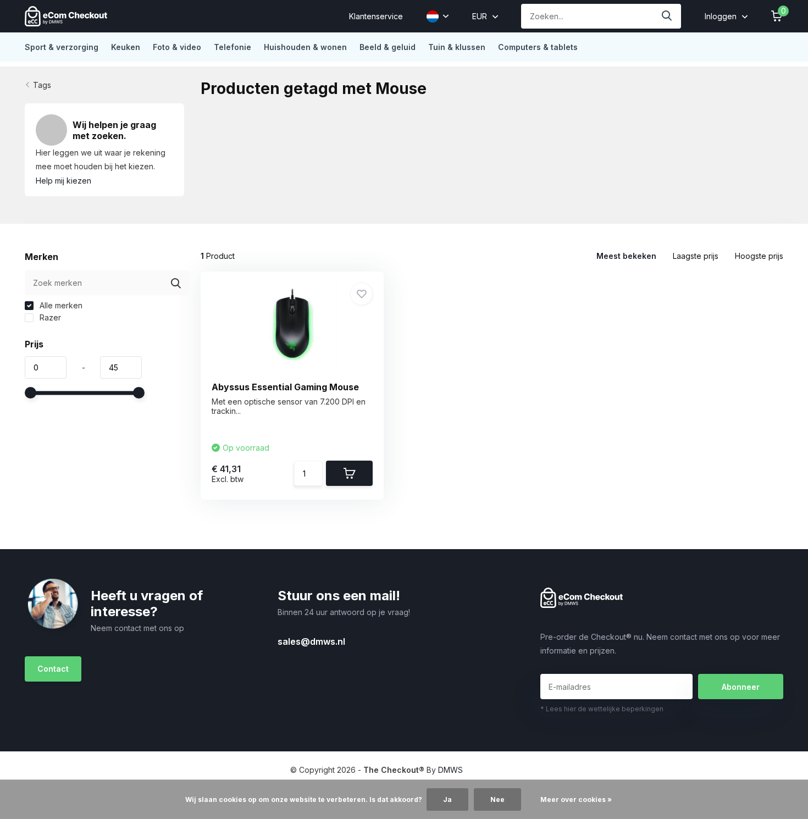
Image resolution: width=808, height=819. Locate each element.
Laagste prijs (695, 256)
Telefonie (232, 47)
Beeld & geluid (387, 47)
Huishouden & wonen (305, 47)
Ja (447, 799)
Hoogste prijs (759, 256)
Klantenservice (376, 16)
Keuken (125, 47)
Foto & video (177, 47)
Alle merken (59, 305)
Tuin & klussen (456, 47)
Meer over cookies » (576, 799)
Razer (49, 317)
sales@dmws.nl (311, 641)
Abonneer (741, 686)
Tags (42, 85)
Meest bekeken (626, 256)
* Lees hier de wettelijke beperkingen (601, 709)
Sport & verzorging (61, 47)
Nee (497, 799)
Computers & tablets (538, 47)
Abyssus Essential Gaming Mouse (285, 386)
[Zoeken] (667, 16)
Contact (53, 668)
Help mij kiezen (63, 180)
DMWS (450, 769)
